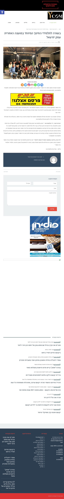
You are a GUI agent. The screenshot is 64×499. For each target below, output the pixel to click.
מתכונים (41, 465)
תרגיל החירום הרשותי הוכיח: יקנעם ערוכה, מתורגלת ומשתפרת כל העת (36, 382)
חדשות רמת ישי (39, 461)
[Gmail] (32, 84)
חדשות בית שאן (39, 440)
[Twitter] (38, 84)
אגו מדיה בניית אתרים (52, 496)
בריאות (41, 439)
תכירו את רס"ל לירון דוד (52, 397)
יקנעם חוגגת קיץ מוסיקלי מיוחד (49, 412)
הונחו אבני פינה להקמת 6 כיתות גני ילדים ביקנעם (43, 405)
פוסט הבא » (5, 171)
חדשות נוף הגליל (39, 451)
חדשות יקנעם (40, 446)
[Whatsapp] (35, 84)
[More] (22, 84)
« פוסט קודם (58, 171)
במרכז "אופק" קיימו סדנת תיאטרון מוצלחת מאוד (43, 367)
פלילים (41, 466)
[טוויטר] (11, 42)
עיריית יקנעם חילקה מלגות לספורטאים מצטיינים (43, 375)
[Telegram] (25, 84)
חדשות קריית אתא (38, 456)
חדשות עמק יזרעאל (38, 453)
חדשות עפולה (40, 454)
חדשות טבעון (40, 444)
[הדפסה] (8, 42)
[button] (2, 12)
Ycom (56, 42)
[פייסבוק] (14, 42)
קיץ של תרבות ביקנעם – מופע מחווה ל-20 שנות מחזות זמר (40, 390)
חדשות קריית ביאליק (38, 458)
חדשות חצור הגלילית (38, 442)
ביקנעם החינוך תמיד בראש (51, 353)
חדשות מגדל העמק (38, 447)
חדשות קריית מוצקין (38, 459)
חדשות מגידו (40, 449)
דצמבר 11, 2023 (51, 42)
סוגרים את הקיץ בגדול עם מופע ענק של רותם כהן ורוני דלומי (39, 345)
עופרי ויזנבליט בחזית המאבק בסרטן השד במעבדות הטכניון (40, 360)
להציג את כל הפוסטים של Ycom (35, 157)
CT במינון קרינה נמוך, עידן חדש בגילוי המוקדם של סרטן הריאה (8, 485)
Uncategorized (39, 437)
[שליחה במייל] (5, 42)
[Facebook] (41, 84)
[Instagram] (28, 84)
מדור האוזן (40, 463)
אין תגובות (41, 42)
